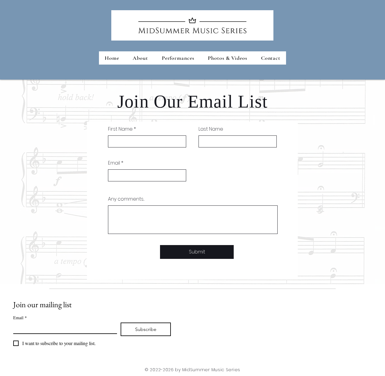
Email (114, 163)
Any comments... (126, 199)
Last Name (211, 129)
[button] (178, 58)
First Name (120, 129)
